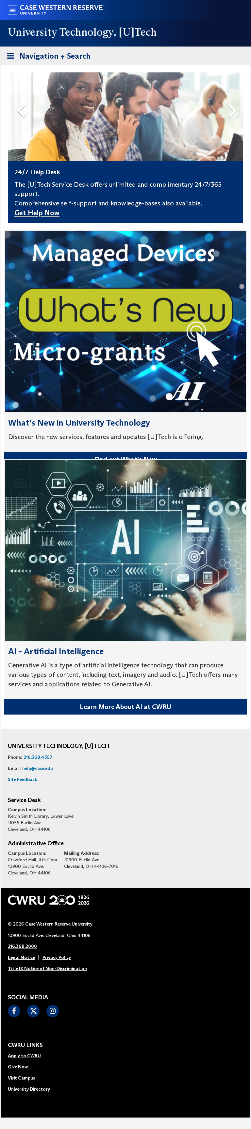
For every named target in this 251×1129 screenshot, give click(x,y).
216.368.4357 (38, 757)
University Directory (29, 1089)
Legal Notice (21, 957)
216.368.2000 (22, 946)
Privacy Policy (56, 957)
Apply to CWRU (24, 1056)
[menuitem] (29, 1056)
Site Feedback (22, 779)
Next (234, 100)
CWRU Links (25, 1045)
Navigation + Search (47, 58)
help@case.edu (37, 768)
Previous (22, 100)
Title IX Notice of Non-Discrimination (47, 968)
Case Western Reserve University (58, 924)
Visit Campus (21, 1078)
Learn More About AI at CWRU (125, 707)
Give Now (18, 1067)
